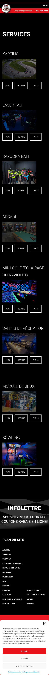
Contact (6, 586)
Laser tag (7, 595)
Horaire (21, 85)
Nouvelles (7, 572)
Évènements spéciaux (12, 563)
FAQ (4, 581)
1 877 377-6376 (41, 10)
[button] (45, 623)
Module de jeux (34, 590)
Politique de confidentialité (30, 672)
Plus (7, 85)
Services (6, 559)
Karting (6, 590)
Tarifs (36, 85)
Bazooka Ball (8, 603)
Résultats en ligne (11, 568)
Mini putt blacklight (12, 599)
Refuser (24, 658)
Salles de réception (36, 595)
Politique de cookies (14, 672)
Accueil (6, 550)
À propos (6, 554)
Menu (45, 5)
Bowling (30, 603)
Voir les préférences (24, 666)
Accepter (25, 651)
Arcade (30, 599)
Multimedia (7, 577)
